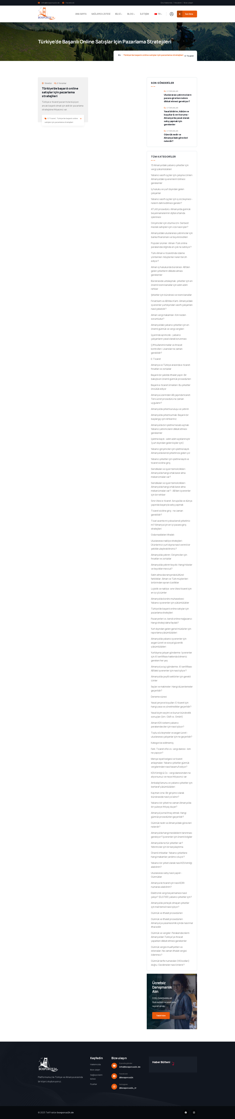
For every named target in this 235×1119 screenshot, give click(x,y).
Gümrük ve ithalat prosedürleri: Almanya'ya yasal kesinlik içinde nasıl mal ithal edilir (172, 923)
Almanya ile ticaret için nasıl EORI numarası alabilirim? (167, 884)
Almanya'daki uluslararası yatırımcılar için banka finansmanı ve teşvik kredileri (172, 235)
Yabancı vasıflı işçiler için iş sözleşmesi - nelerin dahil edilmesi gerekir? (171, 201)
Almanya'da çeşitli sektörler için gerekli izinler (171, 678)
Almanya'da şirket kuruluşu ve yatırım (170, 409)
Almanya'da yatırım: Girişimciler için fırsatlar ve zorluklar (169, 556)
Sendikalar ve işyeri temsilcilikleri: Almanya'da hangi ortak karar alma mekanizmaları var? (168, 472)
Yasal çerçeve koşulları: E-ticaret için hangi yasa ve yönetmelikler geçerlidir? (171, 704)
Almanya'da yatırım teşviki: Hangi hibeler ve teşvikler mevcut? (171, 566)
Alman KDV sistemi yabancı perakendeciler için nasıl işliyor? (167, 724)
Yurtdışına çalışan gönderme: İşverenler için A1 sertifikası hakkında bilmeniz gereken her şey (171, 656)
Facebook (123, 1073)
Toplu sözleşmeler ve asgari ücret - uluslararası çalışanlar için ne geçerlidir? (171, 734)
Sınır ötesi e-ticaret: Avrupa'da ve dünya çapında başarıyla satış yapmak (171, 502)
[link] (80, 118)
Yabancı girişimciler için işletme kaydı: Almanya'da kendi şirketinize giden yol (170, 450)
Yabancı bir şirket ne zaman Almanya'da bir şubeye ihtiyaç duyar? (171, 804)
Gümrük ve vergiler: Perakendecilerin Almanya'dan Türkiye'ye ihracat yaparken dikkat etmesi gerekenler (170, 936)
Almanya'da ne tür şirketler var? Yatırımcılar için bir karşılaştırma (167, 844)
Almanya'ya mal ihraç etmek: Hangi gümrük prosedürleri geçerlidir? (168, 814)
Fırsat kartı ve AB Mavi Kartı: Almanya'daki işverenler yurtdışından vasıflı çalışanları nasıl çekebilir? (172, 304)
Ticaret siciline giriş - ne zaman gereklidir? (167, 512)
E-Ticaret (189, 55)
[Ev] (46, 13)
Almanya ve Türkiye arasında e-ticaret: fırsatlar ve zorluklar (171, 366)
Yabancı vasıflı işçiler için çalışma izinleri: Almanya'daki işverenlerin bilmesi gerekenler (172, 179)
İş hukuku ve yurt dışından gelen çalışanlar (167, 191)
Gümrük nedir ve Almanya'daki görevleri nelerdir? (176, 138)
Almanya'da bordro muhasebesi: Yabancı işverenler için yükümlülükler (170, 600)
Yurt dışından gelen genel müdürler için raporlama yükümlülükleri (171, 630)
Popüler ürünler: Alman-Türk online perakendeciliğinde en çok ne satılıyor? (171, 245)
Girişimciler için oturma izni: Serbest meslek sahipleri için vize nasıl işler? (170, 225)
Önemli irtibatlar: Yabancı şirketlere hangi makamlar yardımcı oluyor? (169, 854)
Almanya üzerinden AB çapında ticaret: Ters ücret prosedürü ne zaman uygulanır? (171, 398)
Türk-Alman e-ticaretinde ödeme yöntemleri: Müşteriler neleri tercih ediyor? (169, 257)
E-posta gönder (125, 1063)
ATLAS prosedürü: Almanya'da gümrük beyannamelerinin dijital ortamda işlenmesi (171, 213)
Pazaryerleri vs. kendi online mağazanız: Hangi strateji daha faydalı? (172, 620)
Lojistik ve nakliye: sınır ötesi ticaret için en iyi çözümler (171, 590)
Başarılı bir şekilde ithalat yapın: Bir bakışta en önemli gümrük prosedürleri (171, 376)
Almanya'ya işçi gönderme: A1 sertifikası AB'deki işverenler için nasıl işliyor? (171, 668)
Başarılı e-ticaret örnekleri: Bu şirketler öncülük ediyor (170, 387)
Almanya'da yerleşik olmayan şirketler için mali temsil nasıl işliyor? (170, 904)
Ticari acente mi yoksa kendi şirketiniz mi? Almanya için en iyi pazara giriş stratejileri (170, 524)
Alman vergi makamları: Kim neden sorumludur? (168, 316)
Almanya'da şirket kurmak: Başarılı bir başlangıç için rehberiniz (170, 416)
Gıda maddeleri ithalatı (162, 534)
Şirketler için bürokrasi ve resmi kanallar (171, 294)
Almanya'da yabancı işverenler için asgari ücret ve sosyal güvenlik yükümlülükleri (168, 642)
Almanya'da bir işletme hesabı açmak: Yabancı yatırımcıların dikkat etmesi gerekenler (170, 428)
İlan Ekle (189, 14)
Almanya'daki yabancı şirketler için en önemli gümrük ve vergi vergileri (170, 326)
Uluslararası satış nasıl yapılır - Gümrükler (166, 874)
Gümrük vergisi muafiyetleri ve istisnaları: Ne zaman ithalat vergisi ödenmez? (169, 950)
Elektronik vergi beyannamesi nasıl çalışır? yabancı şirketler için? (171, 894)
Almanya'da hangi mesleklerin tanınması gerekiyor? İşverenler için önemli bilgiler (171, 834)
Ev (119, 55)
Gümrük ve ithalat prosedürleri (167, 913)
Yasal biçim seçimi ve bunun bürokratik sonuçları (171, 714)
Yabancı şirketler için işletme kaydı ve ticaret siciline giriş (170, 461)
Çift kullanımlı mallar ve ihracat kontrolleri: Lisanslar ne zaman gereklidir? (167, 348)
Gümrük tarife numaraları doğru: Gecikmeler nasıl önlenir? (170, 962)
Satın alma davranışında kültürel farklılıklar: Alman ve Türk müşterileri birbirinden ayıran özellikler (169, 578)
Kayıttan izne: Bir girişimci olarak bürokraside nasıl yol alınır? (167, 794)
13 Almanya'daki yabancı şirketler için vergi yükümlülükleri (170, 167)
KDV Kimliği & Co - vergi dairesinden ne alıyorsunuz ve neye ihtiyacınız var (171, 774)
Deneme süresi (159, 696)
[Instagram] (194, 1112)
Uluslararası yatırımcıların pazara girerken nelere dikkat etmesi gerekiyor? (177, 98)
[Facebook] (186, 1112)
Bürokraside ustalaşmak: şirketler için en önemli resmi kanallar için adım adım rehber (172, 284)
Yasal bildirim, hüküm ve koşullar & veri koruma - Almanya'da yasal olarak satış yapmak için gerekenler (176, 118)
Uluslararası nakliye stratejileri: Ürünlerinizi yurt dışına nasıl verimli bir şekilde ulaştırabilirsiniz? (170, 544)
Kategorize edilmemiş (162, 742)
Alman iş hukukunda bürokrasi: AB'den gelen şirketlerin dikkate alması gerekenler (170, 271)
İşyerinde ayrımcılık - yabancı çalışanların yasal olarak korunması (169, 336)
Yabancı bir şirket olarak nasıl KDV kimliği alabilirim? (171, 864)
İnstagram (123, 1084)
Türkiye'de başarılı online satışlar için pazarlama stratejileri (60, 92)
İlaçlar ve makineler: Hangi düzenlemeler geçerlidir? (172, 688)
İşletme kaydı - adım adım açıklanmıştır (170, 440)
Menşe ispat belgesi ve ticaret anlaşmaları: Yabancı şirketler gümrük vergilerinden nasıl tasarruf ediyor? (170, 762)
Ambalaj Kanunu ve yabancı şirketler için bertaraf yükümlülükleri (171, 784)
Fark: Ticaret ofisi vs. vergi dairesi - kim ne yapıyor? (171, 750)
